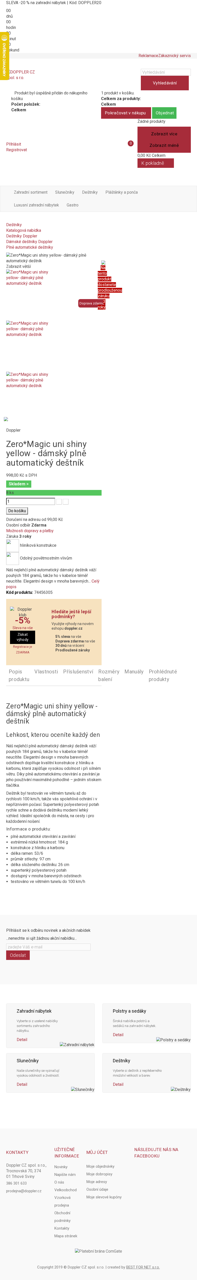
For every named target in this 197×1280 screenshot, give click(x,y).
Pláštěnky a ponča (121, 192)
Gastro (72, 205)
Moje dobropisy (99, 1174)
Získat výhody (23, 637)
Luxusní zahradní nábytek (36, 205)
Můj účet (97, 1152)
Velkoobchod (65, 1190)
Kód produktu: (19, 592)
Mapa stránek (65, 1236)
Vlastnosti (46, 672)
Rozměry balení (108, 675)
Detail (22, 1039)
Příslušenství (78, 672)
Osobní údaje (97, 1189)
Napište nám (65, 1174)
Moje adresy (96, 1181)
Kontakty (61, 1228)
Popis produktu (19, 675)
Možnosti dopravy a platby (30, 530)
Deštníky (90, 192)
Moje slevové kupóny (104, 1197)
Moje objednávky (100, 1166)
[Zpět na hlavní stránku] (7, 219)
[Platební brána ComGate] (98, 1251)
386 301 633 (16, 1183)
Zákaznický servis (174, 55)
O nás (59, 1182)
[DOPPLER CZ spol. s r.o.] (20, 79)
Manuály (133, 672)
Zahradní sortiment (30, 192)
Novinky (60, 1167)
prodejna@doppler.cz (24, 1191)
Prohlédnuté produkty (163, 675)
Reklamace (148, 55)
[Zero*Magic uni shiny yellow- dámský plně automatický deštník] (54, 295)
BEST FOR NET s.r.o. (143, 1267)
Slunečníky (64, 192)
